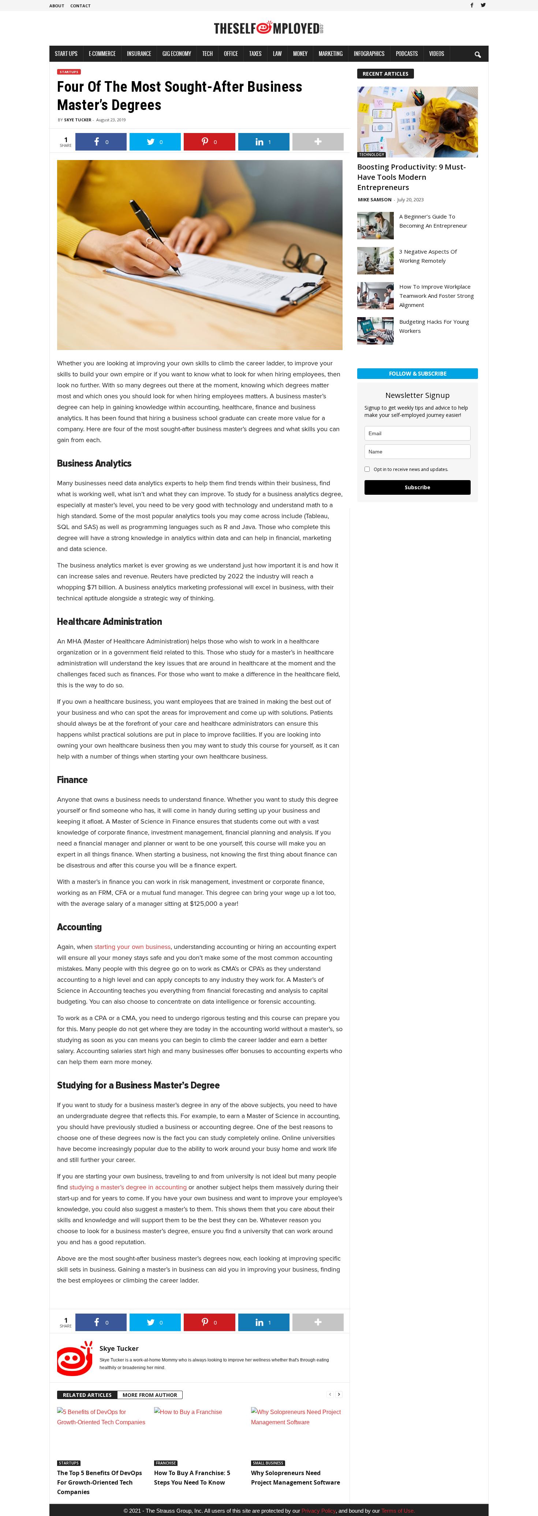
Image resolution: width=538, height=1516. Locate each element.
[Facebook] (471, 5)
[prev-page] (330, 1394)
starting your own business (132, 947)
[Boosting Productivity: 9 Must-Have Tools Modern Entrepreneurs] (417, 122)
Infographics (369, 53)
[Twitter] (483, 5)
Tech (207, 53)
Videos (436, 53)
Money (300, 53)
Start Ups (66, 53)
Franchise (166, 1463)
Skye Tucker (77, 119)
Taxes (255, 53)
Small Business (268, 1463)
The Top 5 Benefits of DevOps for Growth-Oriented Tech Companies (99, 1482)
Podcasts (407, 53)
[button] (478, 54)
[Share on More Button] (318, 142)
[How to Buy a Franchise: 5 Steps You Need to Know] (199, 1436)
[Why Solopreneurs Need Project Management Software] (296, 1436)
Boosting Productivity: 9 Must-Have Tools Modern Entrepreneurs (411, 177)
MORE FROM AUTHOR (150, 1394)
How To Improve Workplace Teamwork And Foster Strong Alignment (436, 295)
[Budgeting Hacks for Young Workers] (375, 331)
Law (277, 53)
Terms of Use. (398, 1511)
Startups (69, 71)
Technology (371, 154)
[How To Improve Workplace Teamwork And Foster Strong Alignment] (375, 295)
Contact (80, 5)
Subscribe (417, 487)
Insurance (139, 53)
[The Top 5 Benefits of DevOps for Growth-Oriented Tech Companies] (102, 1436)
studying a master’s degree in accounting (128, 1187)
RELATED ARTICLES (87, 1394)
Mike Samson (375, 199)
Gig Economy (176, 53)
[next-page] (339, 1394)
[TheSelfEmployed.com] (269, 31)
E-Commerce (102, 53)
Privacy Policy (319, 1511)
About (56, 5)
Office (231, 53)
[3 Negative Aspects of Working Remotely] (375, 260)
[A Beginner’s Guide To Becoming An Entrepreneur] (375, 225)
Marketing (331, 53)
